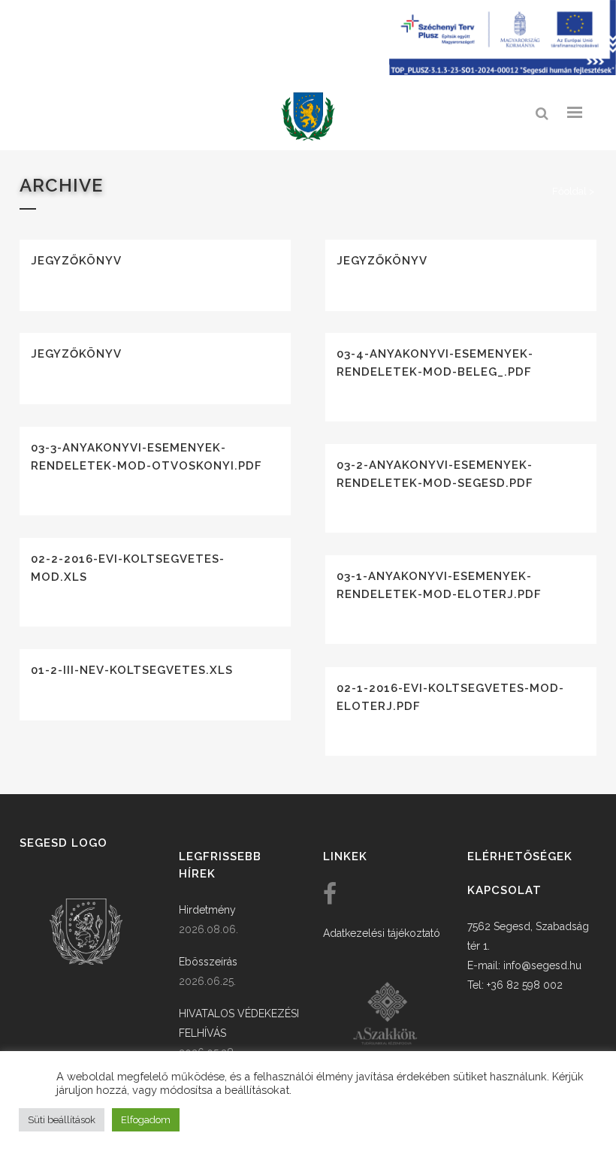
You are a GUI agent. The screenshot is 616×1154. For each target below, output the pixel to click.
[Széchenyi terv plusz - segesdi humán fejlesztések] (502, 71)
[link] (308, 116)
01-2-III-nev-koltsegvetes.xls (132, 670)
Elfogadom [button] (146, 1119)
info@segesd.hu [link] (542, 965)
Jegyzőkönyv (76, 260)
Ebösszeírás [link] (208, 962)
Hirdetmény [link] (207, 910)
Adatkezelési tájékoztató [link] (381, 933)
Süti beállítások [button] (61, 1119)
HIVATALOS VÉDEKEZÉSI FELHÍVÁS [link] (239, 1023)
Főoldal (569, 191)
